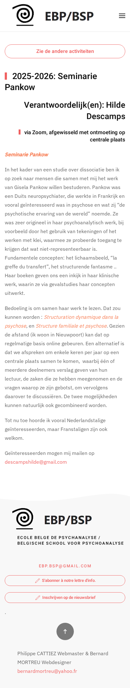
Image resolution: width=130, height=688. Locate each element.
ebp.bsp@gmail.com (65, 566)
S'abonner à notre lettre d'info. (69, 580)
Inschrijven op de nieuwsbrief (69, 597)
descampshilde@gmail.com (36, 462)
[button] (122, 16)
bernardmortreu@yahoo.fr (47, 671)
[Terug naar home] (51, 16)
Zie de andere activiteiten (65, 51)
